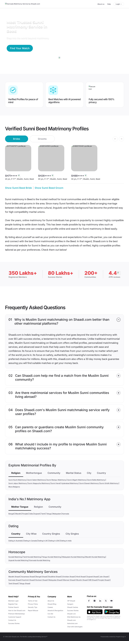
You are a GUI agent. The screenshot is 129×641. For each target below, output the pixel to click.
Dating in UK (43, 541)
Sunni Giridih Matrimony (109, 483)
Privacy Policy (33, 604)
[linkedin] (100, 601)
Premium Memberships (16, 614)
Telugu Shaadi (24, 583)
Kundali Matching (15, 557)
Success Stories (14, 623)
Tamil (43, 514)
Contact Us (12, 620)
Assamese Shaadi (28, 577)
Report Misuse (33, 611)
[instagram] (95, 601)
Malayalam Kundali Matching (73, 557)
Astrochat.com (72, 623)
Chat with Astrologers (74, 627)
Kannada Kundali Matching (39, 560)
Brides (16, 138)
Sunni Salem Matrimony (37, 480)
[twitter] (106, 601)
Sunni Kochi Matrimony (17, 480)
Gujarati (37, 514)
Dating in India (65, 541)
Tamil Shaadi (13, 583)
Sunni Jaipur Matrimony (17, 483)
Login (118, 4)
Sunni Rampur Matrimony (56, 480)
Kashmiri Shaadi (28, 580)
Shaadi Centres (72, 607)
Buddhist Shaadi (54, 577)
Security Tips (32, 607)
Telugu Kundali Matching (51, 557)
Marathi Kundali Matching (95, 557)
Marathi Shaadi (14, 577)
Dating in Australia (15, 541)
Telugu (49, 514)
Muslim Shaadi (82, 580)
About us (100, 4)
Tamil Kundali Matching (32, 557)
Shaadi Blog (52, 604)
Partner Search (13, 607)
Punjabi (25, 514)
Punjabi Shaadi (104, 580)
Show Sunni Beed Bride (18, 187)
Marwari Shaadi (69, 580)
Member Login (13, 601)
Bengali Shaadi (41, 577)
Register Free (12, 604)
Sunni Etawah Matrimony (89, 483)
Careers (50, 607)
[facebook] (89, 601)
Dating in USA (54, 541)
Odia (31, 514)
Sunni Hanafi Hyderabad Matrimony (64, 483)
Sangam (70, 604)
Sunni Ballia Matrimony (96, 480)
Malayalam (57, 514)
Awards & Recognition (55, 611)
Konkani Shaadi (42, 580)
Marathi (18, 514)
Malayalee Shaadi (55, 580)
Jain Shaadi (104, 577)
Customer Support (14, 617)
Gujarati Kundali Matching (18, 560)
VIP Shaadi (71, 601)
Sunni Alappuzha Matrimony (39, 483)
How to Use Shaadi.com (16, 611)
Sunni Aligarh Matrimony (76, 480)
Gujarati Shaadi (92, 577)
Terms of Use (32, 601)
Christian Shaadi (68, 577)
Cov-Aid (50, 614)
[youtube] (111, 601)
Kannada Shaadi (14, 580)
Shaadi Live (71, 614)
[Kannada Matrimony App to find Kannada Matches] (95, 612)
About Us (51, 601)
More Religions (14, 487)
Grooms (42, 138)
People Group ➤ (121, 636)
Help (109, 4)
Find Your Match (20, 48)
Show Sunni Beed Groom (49, 187)
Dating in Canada (30, 541)
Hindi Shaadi (81, 577)
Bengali (11, 514)
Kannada (65, 514)
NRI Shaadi (93, 580)
